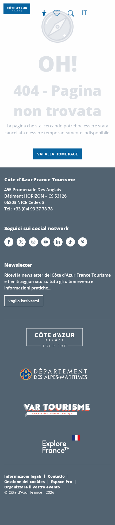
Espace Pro (61, 481)
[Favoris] (57, 13)
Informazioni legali (22, 476)
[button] (71, 13)
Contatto (56, 476)
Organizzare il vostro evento (32, 486)
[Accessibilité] (44, 13)
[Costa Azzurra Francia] (16, 8)
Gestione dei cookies (24, 481)
